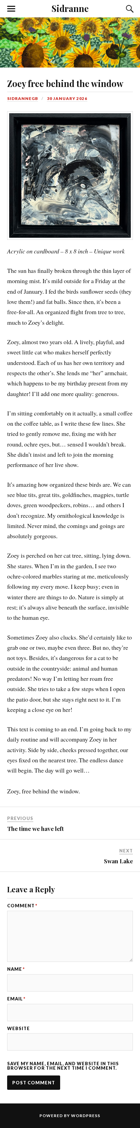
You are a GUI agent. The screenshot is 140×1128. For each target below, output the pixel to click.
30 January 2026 (67, 98)
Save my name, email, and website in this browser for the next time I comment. (63, 1065)
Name (16, 969)
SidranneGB (22, 98)
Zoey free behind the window (65, 83)
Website (18, 1028)
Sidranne (70, 8)
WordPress (85, 1115)
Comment (22, 906)
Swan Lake (118, 861)
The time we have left (35, 828)
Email (16, 999)
